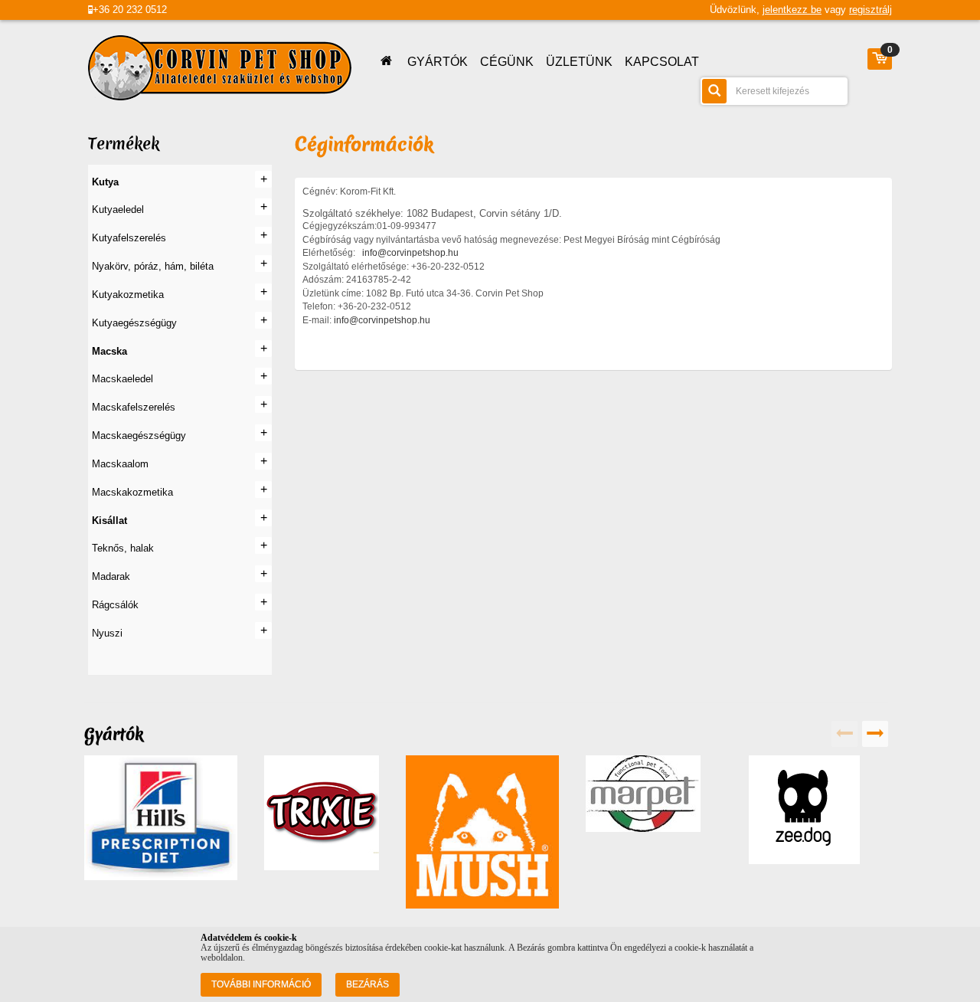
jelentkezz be (792, 9)
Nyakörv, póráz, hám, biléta (153, 266)
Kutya (105, 182)
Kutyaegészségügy (134, 323)
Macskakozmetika (132, 492)
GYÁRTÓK (437, 61)
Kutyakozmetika (128, 294)
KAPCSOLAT (662, 61)
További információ (261, 984)
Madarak (111, 576)
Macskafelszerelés (133, 407)
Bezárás (367, 984)
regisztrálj (870, 9)
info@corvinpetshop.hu (410, 252)
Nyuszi (107, 633)
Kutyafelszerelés (129, 238)
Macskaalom (120, 464)
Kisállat (109, 520)
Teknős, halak (123, 548)
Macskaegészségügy (139, 435)
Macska (109, 351)
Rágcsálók (115, 605)
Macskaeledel (122, 379)
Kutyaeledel (118, 209)
